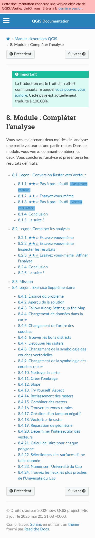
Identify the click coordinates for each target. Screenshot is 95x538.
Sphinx (36, 525)
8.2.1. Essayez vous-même (46, 238)
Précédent (22, 54)
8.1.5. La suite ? (31, 220)
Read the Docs (36, 529)
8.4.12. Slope (29, 384)
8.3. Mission (22, 282)
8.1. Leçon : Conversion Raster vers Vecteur (49, 175)
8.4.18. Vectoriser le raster (40, 420)
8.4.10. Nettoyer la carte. (39, 373)
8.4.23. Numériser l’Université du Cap (50, 467)
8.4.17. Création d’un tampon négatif (49, 414)
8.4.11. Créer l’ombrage (37, 379)
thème (73, 525)
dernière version (70, 8)
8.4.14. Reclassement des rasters (45, 396)
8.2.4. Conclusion (33, 267)
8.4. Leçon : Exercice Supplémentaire (43, 288)
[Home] (8, 39)
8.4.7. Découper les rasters (41, 343)
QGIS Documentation (50, 21)
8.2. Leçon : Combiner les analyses (41, 229)
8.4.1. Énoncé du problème (41, 296)
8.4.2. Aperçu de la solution (41, 302)
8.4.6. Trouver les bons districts (44, 337)
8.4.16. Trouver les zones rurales (45, 408)
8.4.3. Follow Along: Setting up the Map (51, 308)
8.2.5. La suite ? (31, 273)
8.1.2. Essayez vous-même (46, 196)
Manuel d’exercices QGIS (36, 39)
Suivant (75, 54)
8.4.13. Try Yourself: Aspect (41, 390)
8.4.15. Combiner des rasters (42, 402)
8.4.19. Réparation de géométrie (45, 425)
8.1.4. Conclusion (33, 214)
